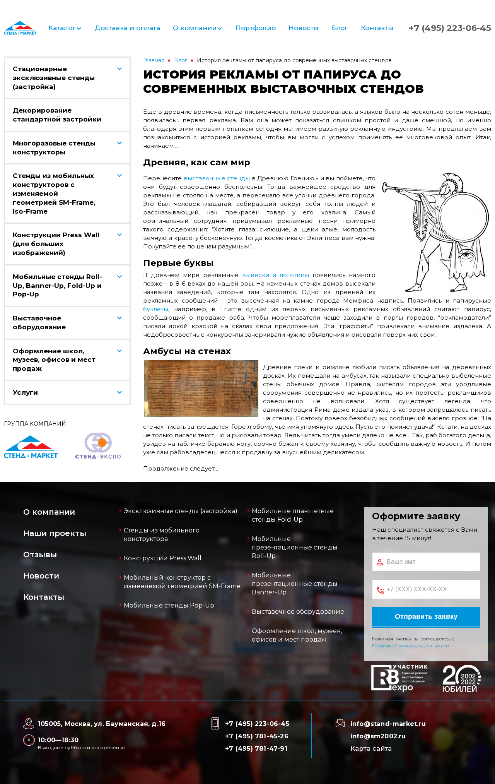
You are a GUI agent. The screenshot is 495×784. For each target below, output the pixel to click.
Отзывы (40, 554)
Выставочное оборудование (298, 611)
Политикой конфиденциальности (410, 646)
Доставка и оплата (127, 28)
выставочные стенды (217, 178)
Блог (339, 28)
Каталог (62, 28)
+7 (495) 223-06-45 (450, 28)
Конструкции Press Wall (162, 558)
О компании (195, 28)
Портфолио (256, 28)
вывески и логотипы (275, 275)
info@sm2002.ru (378, 736)
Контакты (377, 28)
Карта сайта (371, 748)
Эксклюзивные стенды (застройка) (180, 511)
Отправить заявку (426, 616)
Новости (303, 28)
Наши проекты (54, 533)
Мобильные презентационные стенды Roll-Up (295, 547)
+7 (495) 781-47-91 (256, 748)
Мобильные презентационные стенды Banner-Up (295, 584)
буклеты (155, 309)
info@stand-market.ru (388, 724)
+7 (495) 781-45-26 (256, 736)
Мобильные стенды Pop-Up (169, 605)
